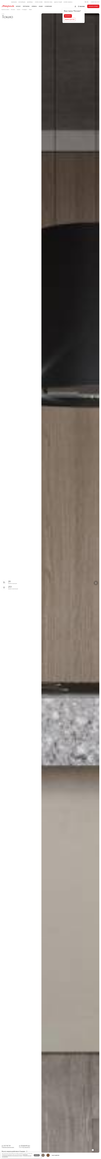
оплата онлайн (39, 2)
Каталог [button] (18, 6)
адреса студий (58, 2)
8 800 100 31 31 (95, 2)
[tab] (42, 1155)
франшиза (14, 2)
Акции (41, 6)
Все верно (68, 15)
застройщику (21, 2)
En (87, 2)
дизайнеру (30, 2)
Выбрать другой (69, 19)
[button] (81, 6)
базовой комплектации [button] (8, 1147)
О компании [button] (48, 6)
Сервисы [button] (34, 6)
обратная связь (48, 2)
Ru (85, 2)
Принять (37, 1155)
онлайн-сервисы (68, 2)
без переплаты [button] (26, 1147)
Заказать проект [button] (93, 6)
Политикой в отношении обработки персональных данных (14, 1155)
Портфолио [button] (26, 6)
